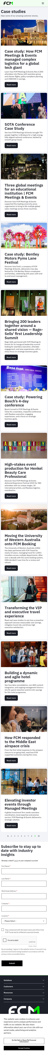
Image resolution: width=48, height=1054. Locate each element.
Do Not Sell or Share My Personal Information (24, 1041)
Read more (12, 85)
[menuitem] (24, 980)
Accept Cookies (24, 1048)
